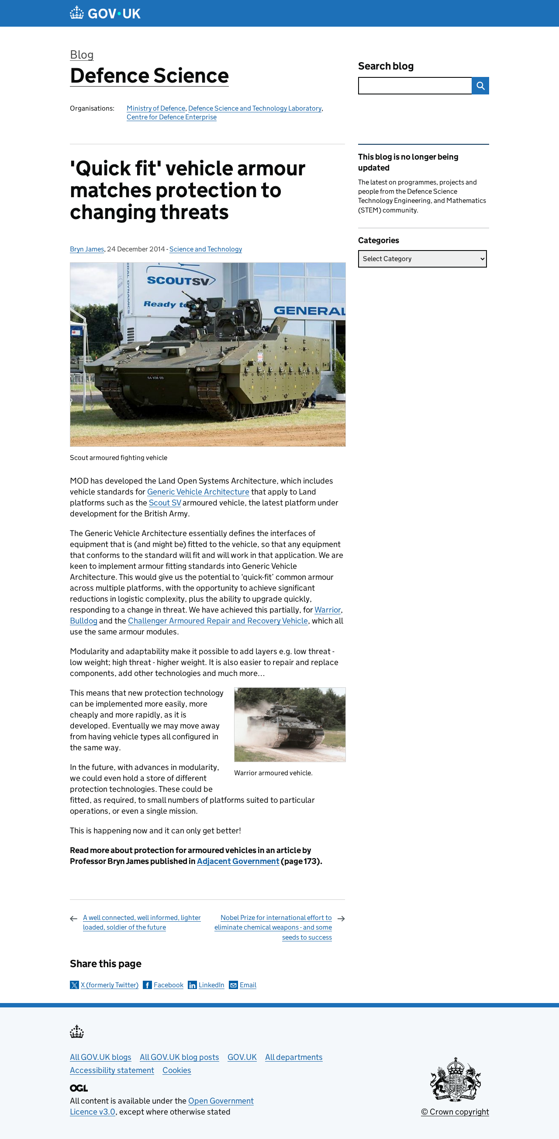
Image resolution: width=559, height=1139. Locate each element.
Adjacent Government (238, 861)
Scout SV (165, 503)
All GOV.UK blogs (100, 1057)
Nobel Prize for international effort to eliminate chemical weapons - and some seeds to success (273, 927)
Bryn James (87, 249)
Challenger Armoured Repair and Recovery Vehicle (218, 621)
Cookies (176, 1070)
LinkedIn (211, 985)
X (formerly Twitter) (109, 985)
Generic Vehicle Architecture (198, 492)
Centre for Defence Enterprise (172, 117)
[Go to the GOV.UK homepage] (105, 13)
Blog (82, 54)
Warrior (327, 610)
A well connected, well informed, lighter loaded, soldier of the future (142, 922)
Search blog (386, 65)
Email (248, 985)
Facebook (168, 985)
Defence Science (149, 75)
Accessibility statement (112, 1070)
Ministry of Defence (156, 108)
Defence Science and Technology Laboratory (254, 108)
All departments (294, 1057)
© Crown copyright (455, 1112)
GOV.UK (242, 1057)
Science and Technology (205, 249)
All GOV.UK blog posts (179, 1057)
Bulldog (83, 621)
